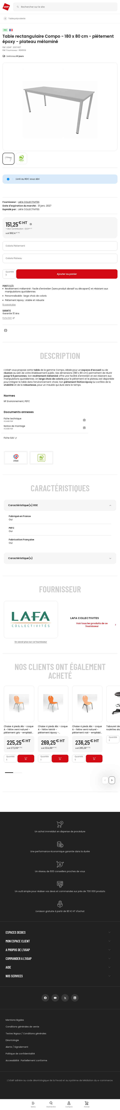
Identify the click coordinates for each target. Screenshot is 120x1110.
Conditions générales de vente (22, 1026)
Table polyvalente (16, 18)
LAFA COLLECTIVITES (28, 202)
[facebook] (45, 998)
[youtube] (55, 998)
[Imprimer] (5, 330)
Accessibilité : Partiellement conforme (26, 1060)
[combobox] (60, 246)
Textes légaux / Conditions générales (26, 1033)
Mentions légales (15, 1020)
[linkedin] (75, 998)
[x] (65, 998)
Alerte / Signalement (17, 1047)
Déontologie (12, 1040)
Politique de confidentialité (20, 1053)
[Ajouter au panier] (26, 758)
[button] (33, 1104)
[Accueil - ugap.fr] (6, 7)
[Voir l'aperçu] (8, 158)
